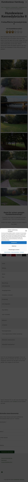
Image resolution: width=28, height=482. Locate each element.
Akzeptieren (14, 242)
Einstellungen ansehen (14, 249)
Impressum (22, 252)
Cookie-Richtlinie (7, 252)
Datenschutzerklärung (15, 252)
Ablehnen (14, 246)
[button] (26, 230)
